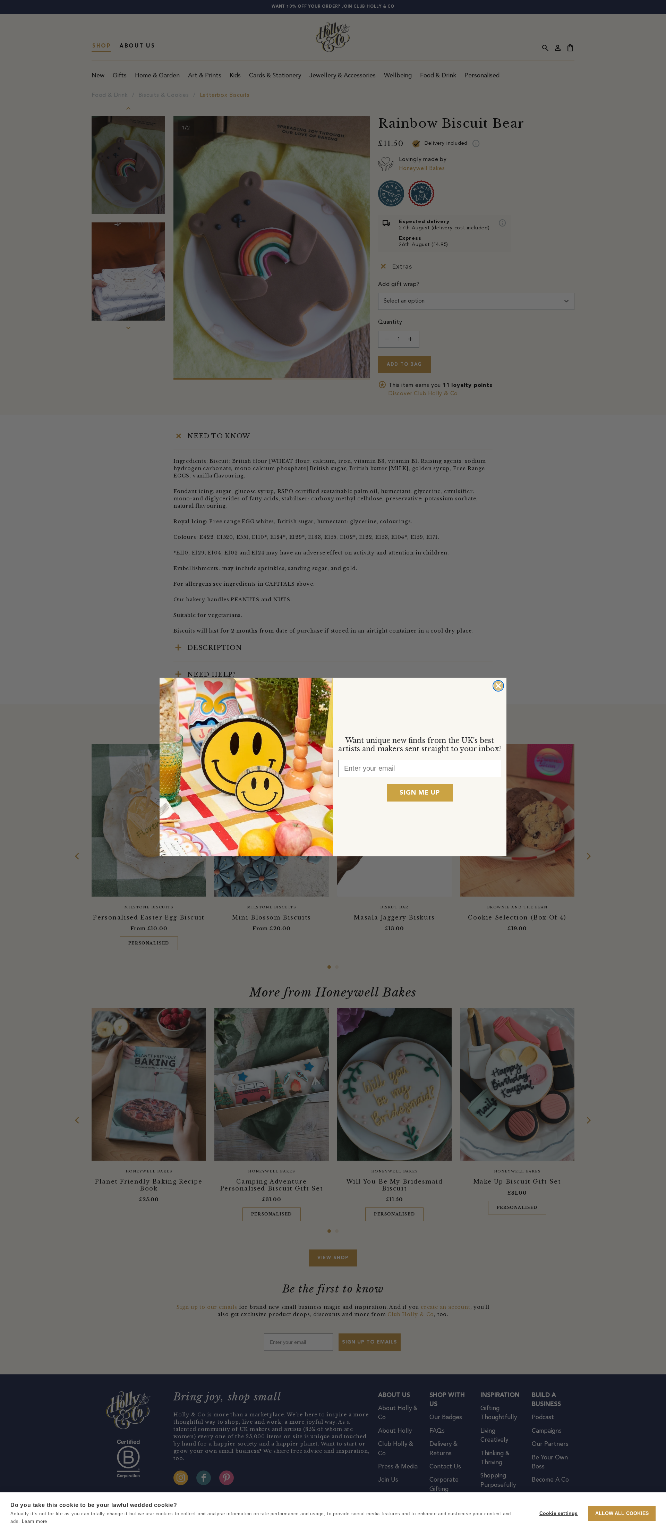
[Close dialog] (498, 685)
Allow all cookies (622, 1513)
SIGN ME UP (420, 793)
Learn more (34, 1521)
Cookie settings (558, 1513)
